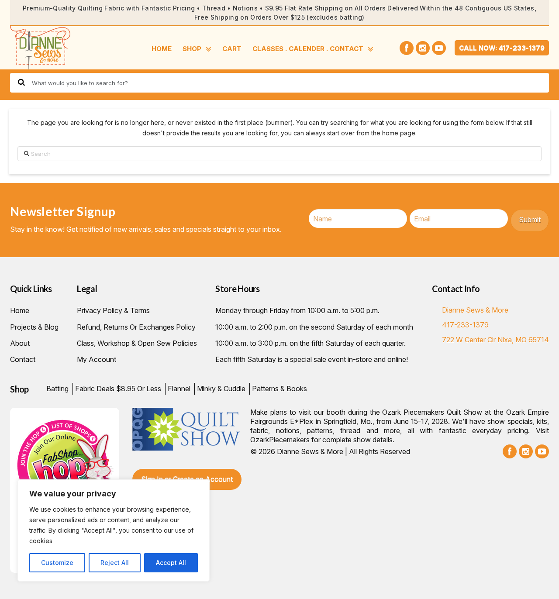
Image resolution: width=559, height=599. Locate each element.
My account (96, 359)
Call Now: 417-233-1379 (502, 48)
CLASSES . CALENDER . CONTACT (307, 49)
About (20, 343)
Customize (57, 562)
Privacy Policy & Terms (113, 310)
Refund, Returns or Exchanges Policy (136, 327)
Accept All (171, 562)
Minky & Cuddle (221, 388)
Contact (22, 359)
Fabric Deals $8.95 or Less (118, 388)
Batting (57, 388)
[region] (113, 530)
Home (162, 49)
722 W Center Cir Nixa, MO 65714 (495, 339)
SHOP (192, 49)
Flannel (179, 388)
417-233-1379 (465, 324)
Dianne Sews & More (475, 310)
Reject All (114, 562)
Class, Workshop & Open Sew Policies (137, 343)
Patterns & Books (279, 388)
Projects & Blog (34, 327)
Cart (232, 49)
